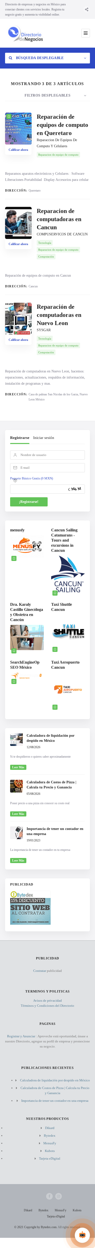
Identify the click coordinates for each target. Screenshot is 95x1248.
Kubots (50, 1151)
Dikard (49, 1128)
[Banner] (30, 923)
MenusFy (49, 1143)
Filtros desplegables (47, 95)
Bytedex (49, 1135)
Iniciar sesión (43, 438)
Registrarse (19, 438)
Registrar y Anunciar (21, 1036)
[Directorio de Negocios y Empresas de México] (25, 33)
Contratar (39, 971)
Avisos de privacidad (47, 1000)
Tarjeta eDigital (49, 1158)
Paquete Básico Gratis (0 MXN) (31, 478)
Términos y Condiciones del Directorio (47, 1006)
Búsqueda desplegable (39, 58)
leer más (18, 767)
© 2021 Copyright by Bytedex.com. (35, 1227)
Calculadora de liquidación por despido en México (55, 1080)
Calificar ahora (18, 150)
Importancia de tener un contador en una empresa (54, 1101)
